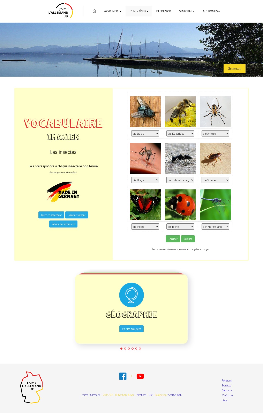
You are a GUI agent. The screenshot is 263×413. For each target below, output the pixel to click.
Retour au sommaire (63, 224)
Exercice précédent (51, 215)
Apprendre (111, 11)
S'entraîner (138, 11)
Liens (224, 400)
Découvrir (163, 11)
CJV (150, 395)
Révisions (227, 380)
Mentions (141, 395)
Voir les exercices (131, 328)
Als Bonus (210, 11)
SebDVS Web (175, 395)
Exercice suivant (76, 215)
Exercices (226, 385)
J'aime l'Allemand (90, 395)
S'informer (187, 11)
